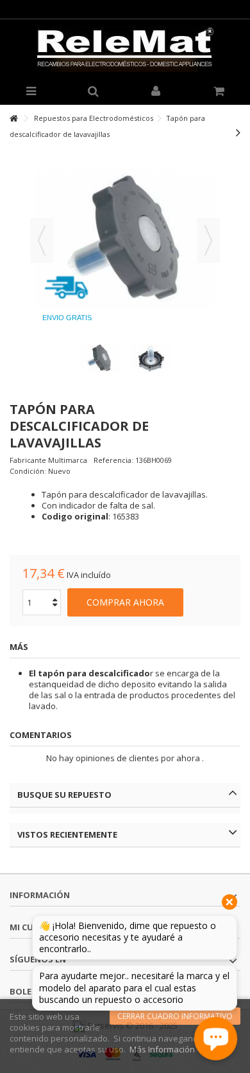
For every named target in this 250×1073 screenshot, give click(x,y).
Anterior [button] (41, 240)
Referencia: (113, 460)
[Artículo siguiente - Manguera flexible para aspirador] (238, 132)
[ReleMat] (125, 49)
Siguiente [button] (208, 240)
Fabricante (28, 460)
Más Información (162, 1049)
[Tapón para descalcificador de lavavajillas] (99, 358)
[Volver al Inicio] (13, 119)
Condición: (28, 471)
